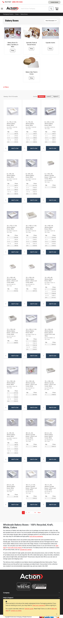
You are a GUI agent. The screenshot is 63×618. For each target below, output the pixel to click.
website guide (29, 609)
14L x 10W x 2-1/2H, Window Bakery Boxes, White (31, 331)
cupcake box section (26, 549)
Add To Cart (14, 148)
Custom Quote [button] (54, 2)
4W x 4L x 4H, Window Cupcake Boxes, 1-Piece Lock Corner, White (31, 435)
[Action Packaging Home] (31, 578)
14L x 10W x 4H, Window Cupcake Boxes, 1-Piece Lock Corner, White (31, 383)
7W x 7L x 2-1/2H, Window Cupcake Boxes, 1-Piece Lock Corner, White (31, 487)
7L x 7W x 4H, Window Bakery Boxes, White (30, 123)
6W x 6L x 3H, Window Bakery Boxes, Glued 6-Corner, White (49, 435)
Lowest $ (48, 96)
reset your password (38, 605)
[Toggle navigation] (2, 9)
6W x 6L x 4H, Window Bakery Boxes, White (11, 486)
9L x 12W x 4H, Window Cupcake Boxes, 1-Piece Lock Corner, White (50, 176)
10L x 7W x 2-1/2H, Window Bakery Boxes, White (12, 227)
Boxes (17, 14)
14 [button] (35, 512)
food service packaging (36, 536)
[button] (2, 9)
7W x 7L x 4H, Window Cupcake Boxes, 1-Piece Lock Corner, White (50, 487)
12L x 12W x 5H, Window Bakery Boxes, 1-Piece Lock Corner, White (12, 332)
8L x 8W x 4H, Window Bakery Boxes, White (30, 175)
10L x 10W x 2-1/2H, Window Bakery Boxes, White (31, 227)
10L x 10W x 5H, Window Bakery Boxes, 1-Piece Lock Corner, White (31, 280)
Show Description (50, 20)
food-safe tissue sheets (15, 547)
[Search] (51, 9)
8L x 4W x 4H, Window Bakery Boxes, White (11, 175)
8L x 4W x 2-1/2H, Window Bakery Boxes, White (49, 123)
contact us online (16, 610)
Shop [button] (12, 50)
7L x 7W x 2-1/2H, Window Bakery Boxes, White (11, 123)
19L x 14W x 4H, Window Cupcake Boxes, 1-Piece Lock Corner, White (50, 383)
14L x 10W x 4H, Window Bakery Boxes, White (11, 382)
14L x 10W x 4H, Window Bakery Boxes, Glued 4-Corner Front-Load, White (50, 333)
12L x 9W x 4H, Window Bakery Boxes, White (49, 279)
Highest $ (55, 96)
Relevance (41, 96)
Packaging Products (8, 14)
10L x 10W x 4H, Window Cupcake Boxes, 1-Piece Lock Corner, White (12, 280)
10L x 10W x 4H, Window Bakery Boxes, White (49, 227)
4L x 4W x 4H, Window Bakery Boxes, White (11, 434)
